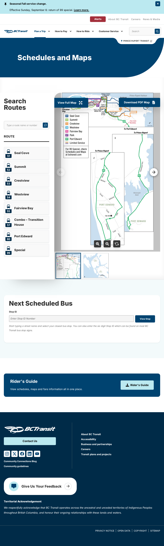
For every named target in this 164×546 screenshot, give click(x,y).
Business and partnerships (96, 444)
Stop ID (13, 311)
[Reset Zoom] (116, 243)
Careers (135, 19)
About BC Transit (118, 19)
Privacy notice (104, 530)
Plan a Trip (40, 31)
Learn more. (81, 10)
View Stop (145, 319)
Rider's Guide (139, 385)
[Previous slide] (61, 172)
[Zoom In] (97, 243)
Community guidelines (16, 466)
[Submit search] (157, 31)
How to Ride (83, 31)
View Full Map (67, 102)
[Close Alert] (157, 3)
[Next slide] (154, 172)
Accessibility (88, 439)
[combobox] (71, 318)
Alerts (97, 19)
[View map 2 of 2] (96, 265)
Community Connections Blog (20, 461)
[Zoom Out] (107, 243)
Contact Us (30, 441)
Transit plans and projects (96, 454)
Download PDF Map (137, 102)
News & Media (151, 19)
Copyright (140, 530)
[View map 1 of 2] (68, 266)
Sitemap (155, 530)
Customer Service (109, 31)
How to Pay (61, 31)
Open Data (124, 530)
